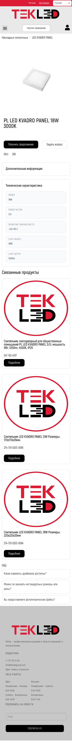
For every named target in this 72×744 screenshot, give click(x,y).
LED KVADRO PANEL (42, 38)
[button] (5, 28)
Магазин (32, 3)
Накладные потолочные (15, 38)
